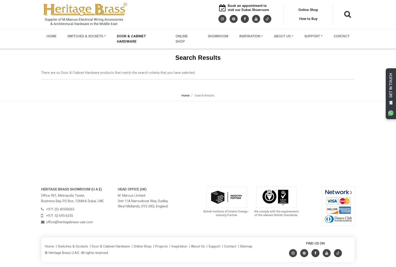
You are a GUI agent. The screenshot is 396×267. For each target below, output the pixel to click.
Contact (341, 36)
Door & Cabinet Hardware (131, 39)
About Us (282, 36)
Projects (161, 246)
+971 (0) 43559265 (60, 209)
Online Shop (308, 10)
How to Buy (308, 19)
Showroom (218, 36)
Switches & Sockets (85, 36)
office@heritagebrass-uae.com (69, 222)
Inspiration (249, 36)
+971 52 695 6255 (59, 216)
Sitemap (246, 246)
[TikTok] (267, 19)
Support (312, 36)
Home (51, 36)
